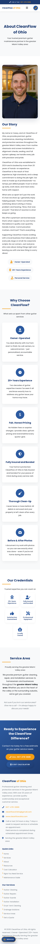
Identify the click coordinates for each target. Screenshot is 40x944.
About (6, 861)
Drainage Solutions (11, 909)
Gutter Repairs (10, 894)
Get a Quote (9, 917)
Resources (8, 865)
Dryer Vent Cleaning (12, 905)
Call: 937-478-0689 (21, 757)
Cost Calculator (21, 764)
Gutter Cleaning (10, 890)
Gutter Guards (10, 898)
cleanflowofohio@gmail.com (19, 812)
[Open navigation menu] (27, 8)
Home (6, 854)
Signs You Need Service (13, 873)
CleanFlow (11, 8)
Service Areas (9, 913)
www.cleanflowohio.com (17, 816)
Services (7, 858)
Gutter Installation (11, 901)
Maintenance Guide (12, 877)
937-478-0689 (25, 2)
